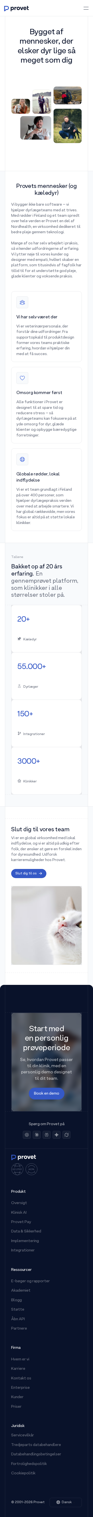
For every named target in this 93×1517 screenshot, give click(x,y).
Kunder (17, 1397)
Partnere (19, 1328)
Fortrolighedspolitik (29, 1464)
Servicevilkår (22, 1435)
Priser (16, 1406)
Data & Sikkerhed (26, 1231)
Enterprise (20, 1388)
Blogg (16, 1300)
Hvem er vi (20, 1359)
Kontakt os (21, 1378)
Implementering (25, 1241)
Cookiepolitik (23, 1473)
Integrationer (23, 1250)
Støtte (17, 1309)
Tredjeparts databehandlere (36, 1445)
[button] (66, 1502)
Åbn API (18, 1319)
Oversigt (19, 1203)
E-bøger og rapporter (30, 1281)
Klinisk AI (19, 1212)
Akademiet (21, 1290)
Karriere (18, 1369)
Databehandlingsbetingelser (36, 1454)
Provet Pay (21, 1222)
